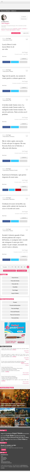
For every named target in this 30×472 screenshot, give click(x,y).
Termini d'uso (25, 466)
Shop (2, 460)
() (15, 349)
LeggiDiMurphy (4, 458)
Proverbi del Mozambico (15, 305)
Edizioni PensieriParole (5, 461)
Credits (14, 466)
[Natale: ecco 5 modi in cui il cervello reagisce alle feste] (7, 422)
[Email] (23, 62)
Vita (10, 100)
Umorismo (24, 28)
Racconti (3, 29)
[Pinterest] (18, 190)
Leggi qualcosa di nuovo (9, 270)
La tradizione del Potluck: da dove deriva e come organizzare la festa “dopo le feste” (13, 404)
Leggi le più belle (16, 33)
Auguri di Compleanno (6, 433)
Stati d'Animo (11, 199)
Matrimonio (15, 439)
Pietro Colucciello (26, 372)
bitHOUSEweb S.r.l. (24, 465)
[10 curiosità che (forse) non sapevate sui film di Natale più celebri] (22, 422)
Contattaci (3, 467)
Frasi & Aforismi (6, 40)
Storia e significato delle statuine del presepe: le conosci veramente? (22, 415)
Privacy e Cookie (19, 466)
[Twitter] (15, 62)
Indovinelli (15, 28)
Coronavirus (11, 136)
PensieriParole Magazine (7, 387)
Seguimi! (24, 16)
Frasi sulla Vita (15, 284)
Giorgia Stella (26, 350)
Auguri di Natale (15, 293)
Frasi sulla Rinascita (15, 311)
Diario (18, 29)
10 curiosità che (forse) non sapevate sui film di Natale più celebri (21, 425)
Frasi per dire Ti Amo (22, 437)
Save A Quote (3, 457)
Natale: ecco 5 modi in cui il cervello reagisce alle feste (6, 425)
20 (21, 267)
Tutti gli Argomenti (21, 270)
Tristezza (11, 71)
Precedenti (5, 267)
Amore (10, 40)
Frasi (2, 456)
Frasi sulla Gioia (15, 318)
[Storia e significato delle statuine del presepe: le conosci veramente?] (22, 412)
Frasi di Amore (15, 277)
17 (12, 267)
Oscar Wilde (22, 439)
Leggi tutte (25, 33)
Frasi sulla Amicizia (15, 280)
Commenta (23, 58)
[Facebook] (6, 62)
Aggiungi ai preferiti (27, 39)
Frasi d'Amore (11, 437)
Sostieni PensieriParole (15, 327)
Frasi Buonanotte (18, 435)
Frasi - (15, 1)
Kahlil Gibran (10, 439)
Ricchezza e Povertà (13, 170)
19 (18, 267)
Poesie (19, 28)
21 (24, 267)
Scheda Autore (24, 18)
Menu (2, 1)
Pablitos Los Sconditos (25, 363)
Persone (27, 352)
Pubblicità (10, 466)
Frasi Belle (15, 287)
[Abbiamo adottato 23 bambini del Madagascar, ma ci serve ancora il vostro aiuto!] (7, 412)
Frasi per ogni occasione (10, 29)
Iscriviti (3, 449)
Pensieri (15, 302)
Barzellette (25, 433)
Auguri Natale (17, 433)
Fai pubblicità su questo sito (6, 462)
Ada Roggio (5, 23)
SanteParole (3, 459)
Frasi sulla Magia (15, 308)
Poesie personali (26, 374)
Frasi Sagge (15, 290)
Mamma (27, 359)
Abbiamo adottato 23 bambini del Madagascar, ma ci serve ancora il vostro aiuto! (7, 415)
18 (15, 267)
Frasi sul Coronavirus (15, 314)
